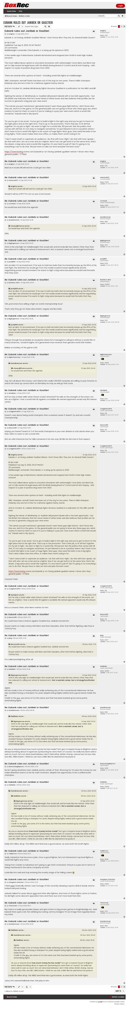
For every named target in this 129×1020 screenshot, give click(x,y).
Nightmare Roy (106, 354)
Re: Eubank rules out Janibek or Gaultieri (27, 161)
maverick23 (104, 177)
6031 (106, 263)
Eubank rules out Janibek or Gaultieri (28, 23)
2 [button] (121, 26)
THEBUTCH (104, 851)
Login (120, 5)
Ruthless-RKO (105, 280)
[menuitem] (19, 11)
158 (106, 413)
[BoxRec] (23, 5)
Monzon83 (104, 425)
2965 (106, 205)
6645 (106, 859)
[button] (124, 26)
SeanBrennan (105, 217)
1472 (106, 245)
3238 (106, 768)
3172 (106, 399)
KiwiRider (103, 666)
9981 (106, 221)
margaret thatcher (107, 879)
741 (106, 429)
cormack (103, 201)
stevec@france (17, 226)
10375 (107, 182)
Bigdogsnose (105, 240)
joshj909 (103, 259)
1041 (106, 35)
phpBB (100, 1002)
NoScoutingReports (107, 763)
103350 (107, 284)
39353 (107, 884)
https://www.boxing (14, 151)
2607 (106, 640)
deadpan (103, 390)
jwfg (101, 635)
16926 (107, 363)
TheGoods (104, 903)
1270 (106, 911)
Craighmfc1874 (106, 409)
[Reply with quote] (93, 31)
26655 (107, 671)
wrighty (103, 31)
